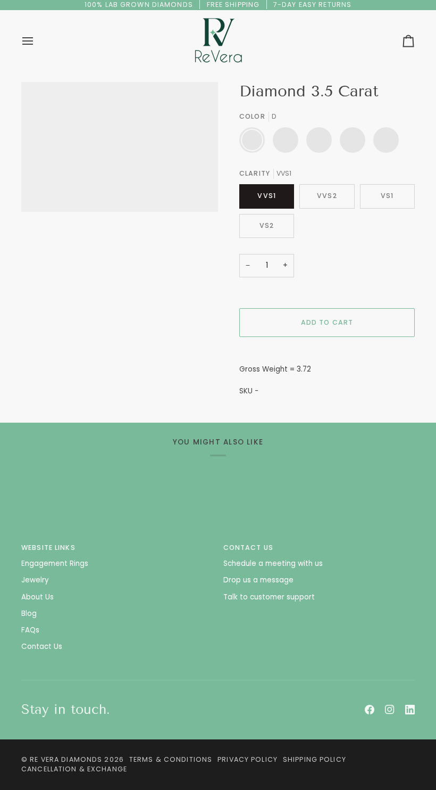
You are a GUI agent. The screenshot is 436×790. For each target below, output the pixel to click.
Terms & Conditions (170, 759)
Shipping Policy (314, 759)
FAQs (30, 630)
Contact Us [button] (248, 547)
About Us (37, 597)
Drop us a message (258, 580)
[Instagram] (390, 709)
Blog (29, 613)
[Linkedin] (410, 709)
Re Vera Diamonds (66, 759)
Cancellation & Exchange (74, 768)
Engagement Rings (54, 563)
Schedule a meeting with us (273, 563)
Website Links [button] (48, 547)
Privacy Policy (247, 759)
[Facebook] (369, 709)
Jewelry (35, 580)
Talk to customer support (269, 597)
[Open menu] (37, 41)
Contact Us (41, 646)
